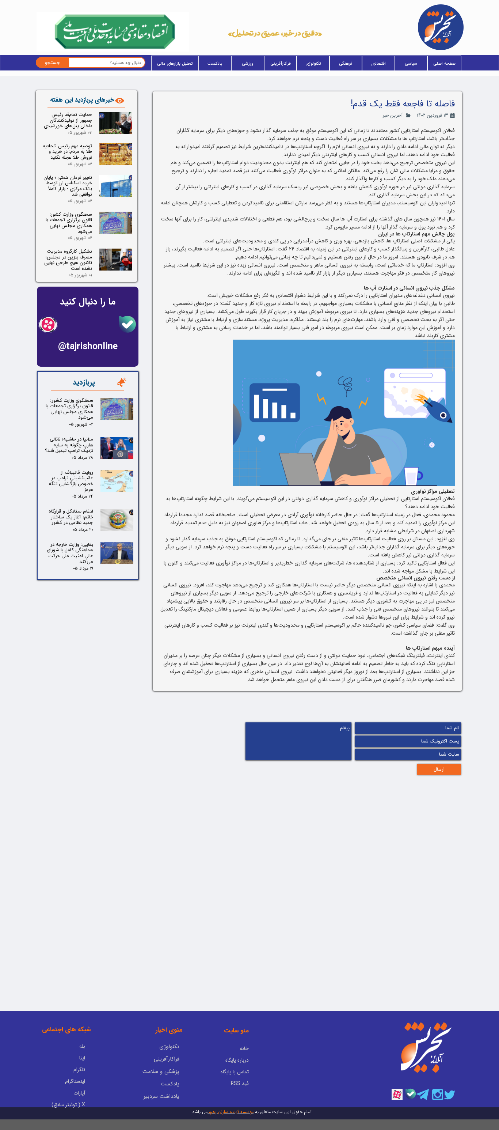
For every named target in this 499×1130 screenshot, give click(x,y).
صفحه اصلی (444, 63)
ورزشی (248, 63)
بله (82, 1046)
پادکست (214, 63)
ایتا (82, 1058)
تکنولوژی (313, 63)
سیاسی (411, 63)
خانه (244, 1048)
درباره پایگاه (237, 1060)
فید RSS (240, 1084)
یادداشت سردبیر (161, 1096)
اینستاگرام (75, 1081)
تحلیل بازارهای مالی (175, 63)
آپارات (79, 1093)
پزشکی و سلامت (160, 1071)
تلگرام (79, 1070)
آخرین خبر (392, 115)
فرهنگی (345, 63)
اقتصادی (378, 63)
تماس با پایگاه (235, 1072)
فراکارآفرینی (280, 63)
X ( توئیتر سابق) (68, 1105)
